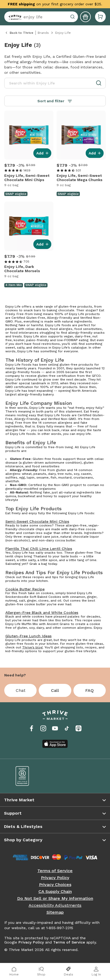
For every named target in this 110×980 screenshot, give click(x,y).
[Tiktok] (67, 728)
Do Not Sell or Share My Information (55, 898)
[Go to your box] (100, 16)
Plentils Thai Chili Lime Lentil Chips (38, 548)
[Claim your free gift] (85, 16)
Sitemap (55, 912)
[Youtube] (55, 728)
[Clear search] (73, 16)
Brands (43, 33)
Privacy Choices (55, 885)
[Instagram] (43, 728)
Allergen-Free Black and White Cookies (41, 612)
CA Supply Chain (55, 891)
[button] (100, 16)
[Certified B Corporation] (31, 776)
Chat (20, 690)
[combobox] (41, 16)
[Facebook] (31, 728)
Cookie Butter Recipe (25, 589)
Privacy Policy (55, 878)
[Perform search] (13, 17)
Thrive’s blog (32, 647)
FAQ (89, 690)
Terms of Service (55, 871)
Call (55, 690)
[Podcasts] (78, 728)
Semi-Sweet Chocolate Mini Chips (37, 521)
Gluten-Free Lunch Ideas (28, 636)
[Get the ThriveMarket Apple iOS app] (55, 744)
